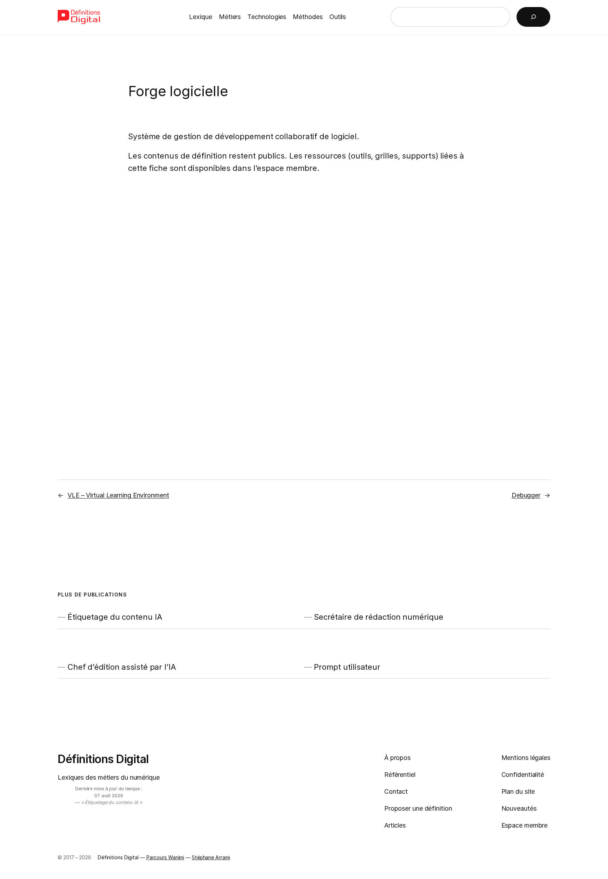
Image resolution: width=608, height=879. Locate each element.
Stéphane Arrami (211, 857)
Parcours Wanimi (165, 857)
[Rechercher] (533, 17)
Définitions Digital (103, 759)
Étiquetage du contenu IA (115, 617)
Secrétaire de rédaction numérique (378, 617)
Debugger (526, 495)
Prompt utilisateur (347, 667)
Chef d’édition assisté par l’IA (122, 667)
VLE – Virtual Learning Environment (118, 495)
